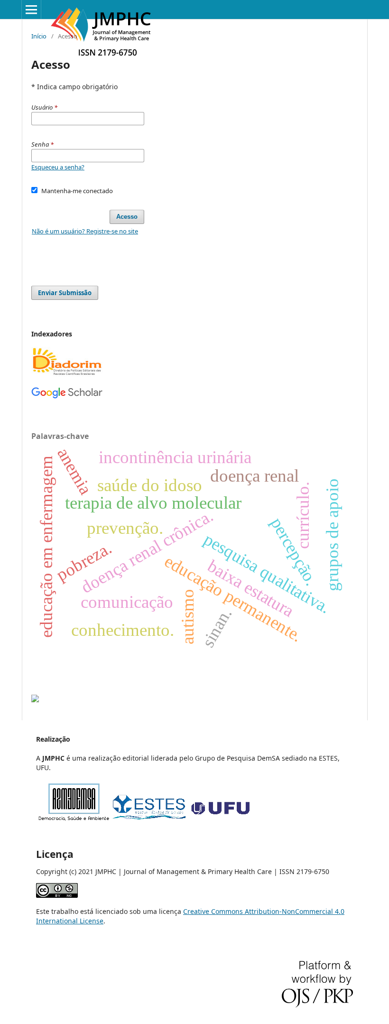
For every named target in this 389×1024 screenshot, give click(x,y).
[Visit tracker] (35, 699)
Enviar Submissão (65, 293)
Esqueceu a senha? (57, 167)
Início (38, 36)
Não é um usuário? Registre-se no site (85, 231)
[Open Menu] (31, 9)
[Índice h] (66, 396)
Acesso (127, 216)
